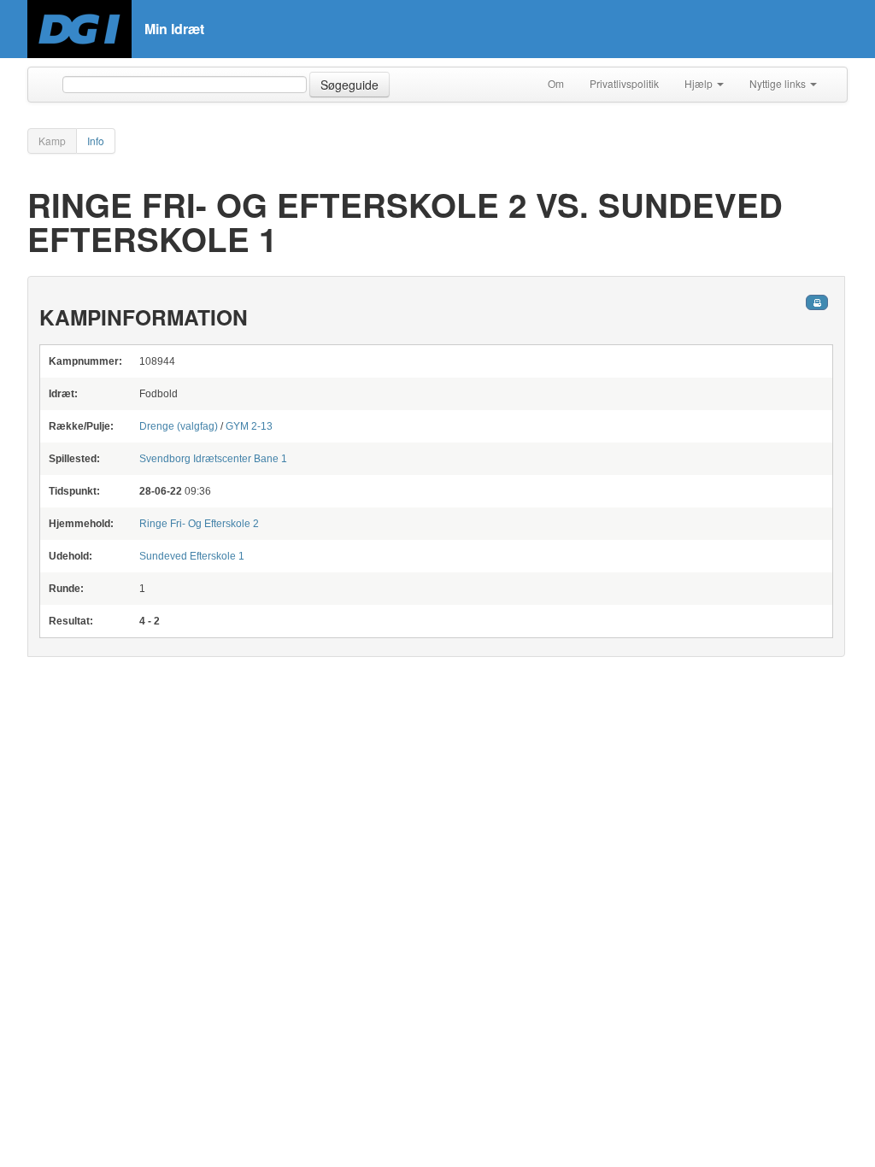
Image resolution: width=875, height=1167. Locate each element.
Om (556, 83)
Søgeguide (349, 84)
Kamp (52, 140)
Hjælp (699, 83)
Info (95, 140)
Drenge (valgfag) (179, 426)
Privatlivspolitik (624, 83)
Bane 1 (213, 459)
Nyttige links (778, 83)
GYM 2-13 (249, 426)
